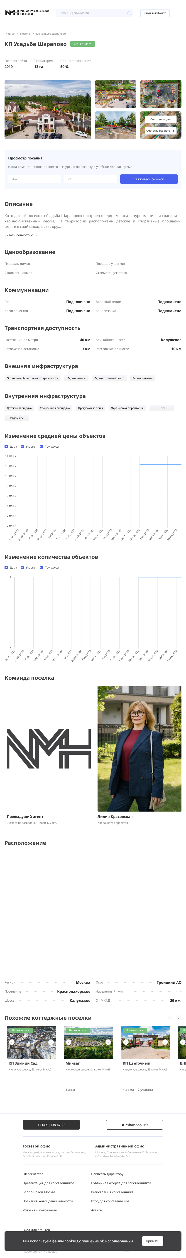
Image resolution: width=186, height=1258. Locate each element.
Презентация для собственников (48, 1183)
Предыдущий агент (25, 816)
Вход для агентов (36, 1230)
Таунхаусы (52, 446)
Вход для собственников (110, 1201)
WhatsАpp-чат (137, 1125)
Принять (152, 1241)
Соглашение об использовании (105, 1241)
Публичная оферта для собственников (121, 1183)
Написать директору (107, 1174)
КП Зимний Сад (23, 1063)
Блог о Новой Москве (39, 1192)
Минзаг (73, 1063)
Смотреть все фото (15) (160, 130)
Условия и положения (40, 1210)
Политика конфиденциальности (48, 1201)
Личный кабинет (155, 13)
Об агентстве (33, 1174)
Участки (31, 446)
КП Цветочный (136, 1063)
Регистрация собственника (112, 1192)
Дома (13, 446)
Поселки (25, 34)
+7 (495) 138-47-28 (51, 1125)
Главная (10, 34)
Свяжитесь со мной (149, 179)
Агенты (97, 1210)
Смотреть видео (160, 119)
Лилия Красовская (115, 816)
